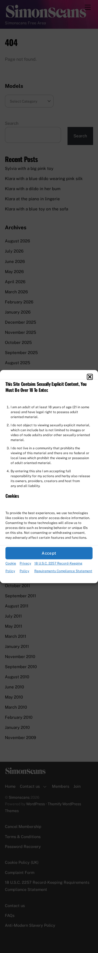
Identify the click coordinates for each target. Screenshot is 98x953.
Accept (49, 553)
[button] (90, 377)
